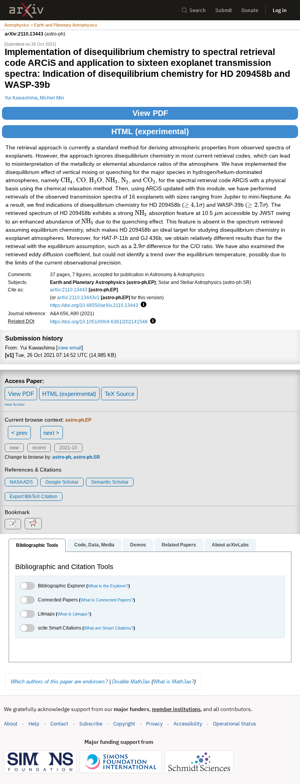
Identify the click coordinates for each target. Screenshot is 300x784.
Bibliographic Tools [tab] (37, 545)
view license (15, 404)
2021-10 (68, 448)
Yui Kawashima (21, 97)
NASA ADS (21, 482)
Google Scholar (62, 482)
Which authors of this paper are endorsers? (59, 682)
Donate (249, 10)
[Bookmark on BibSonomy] (13, 524)
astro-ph (61, 457)
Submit (223, 10)
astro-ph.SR (86, 457)
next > (51, 432)
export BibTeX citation (33, 496)
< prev (19, 432)
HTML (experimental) (150, 131)
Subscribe (90, 723)
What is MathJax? (173, 682)
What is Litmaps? (73, 614)
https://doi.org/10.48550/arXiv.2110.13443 (94, 305)
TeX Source (119, 393)
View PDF (150, 113)
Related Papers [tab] (179, 545)
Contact (59, 723)
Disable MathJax (131, 682)
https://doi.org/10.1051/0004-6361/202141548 (99, 321)
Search (197, 10)
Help (34, 723)
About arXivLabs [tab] (230, 545)
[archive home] (26, 10)
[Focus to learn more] (142, 305)
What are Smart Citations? (109, 628)
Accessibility (187, 723)
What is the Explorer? (108, 586)
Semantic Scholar (110, 482)
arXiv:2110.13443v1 (78, 297)
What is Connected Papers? (107, 600)
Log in (280, 10)
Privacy (154, 723)
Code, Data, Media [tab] (94, 545)
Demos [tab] (138, 545)
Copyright (124, 723)
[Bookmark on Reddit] (33, 523)
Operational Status (234, 723)
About (11, 723)
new (14, 448)
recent (39, 448)
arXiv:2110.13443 (69, 289)
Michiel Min (52, 97)
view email (70, 348)
